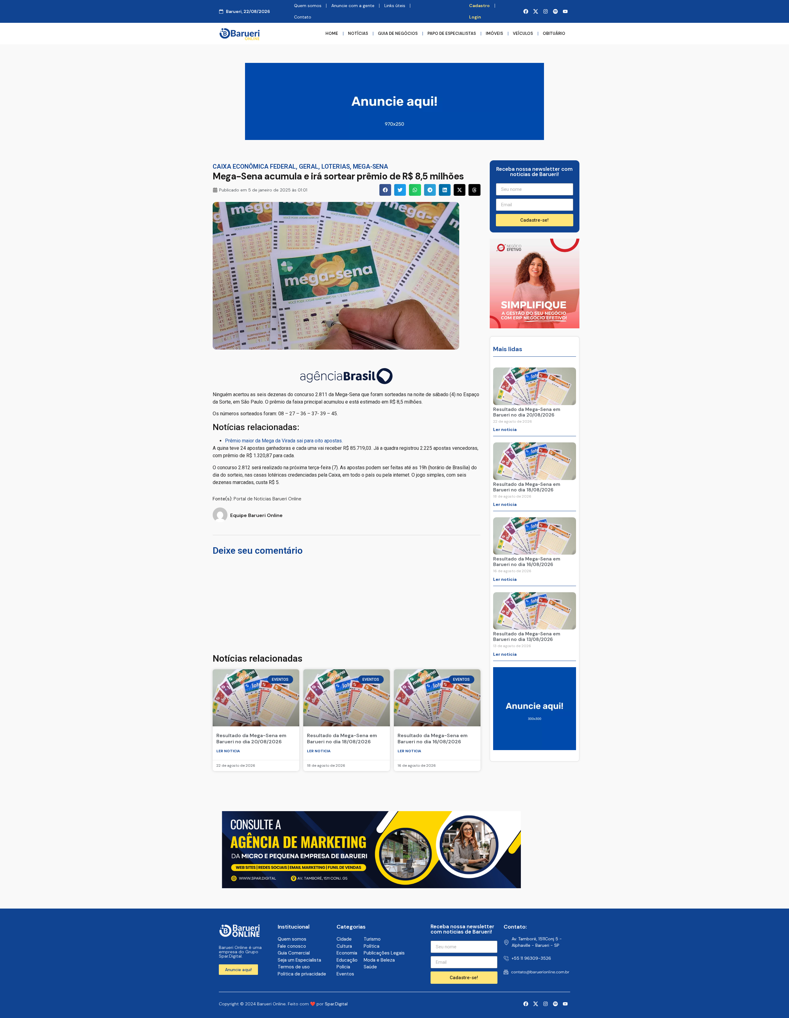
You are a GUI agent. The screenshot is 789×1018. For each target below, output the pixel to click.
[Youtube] (565, 11)
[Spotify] (555, 11)
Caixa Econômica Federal (254, 166)
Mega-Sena (370, 166)
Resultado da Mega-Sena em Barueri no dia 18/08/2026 (342, 738)
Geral (308, 166)
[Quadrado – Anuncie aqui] (534, 748)
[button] (385, 190)
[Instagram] (545, 11)
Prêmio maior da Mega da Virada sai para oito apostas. (284, 441)
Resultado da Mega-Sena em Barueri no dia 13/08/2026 (526, 636)
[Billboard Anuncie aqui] (394, 138)
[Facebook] (526, 11)
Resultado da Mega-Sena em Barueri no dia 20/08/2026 (251, 738)
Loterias (335, 166)
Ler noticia (228, 751)
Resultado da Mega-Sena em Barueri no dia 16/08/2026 (433, 738)
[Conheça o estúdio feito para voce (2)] (371, 886)
